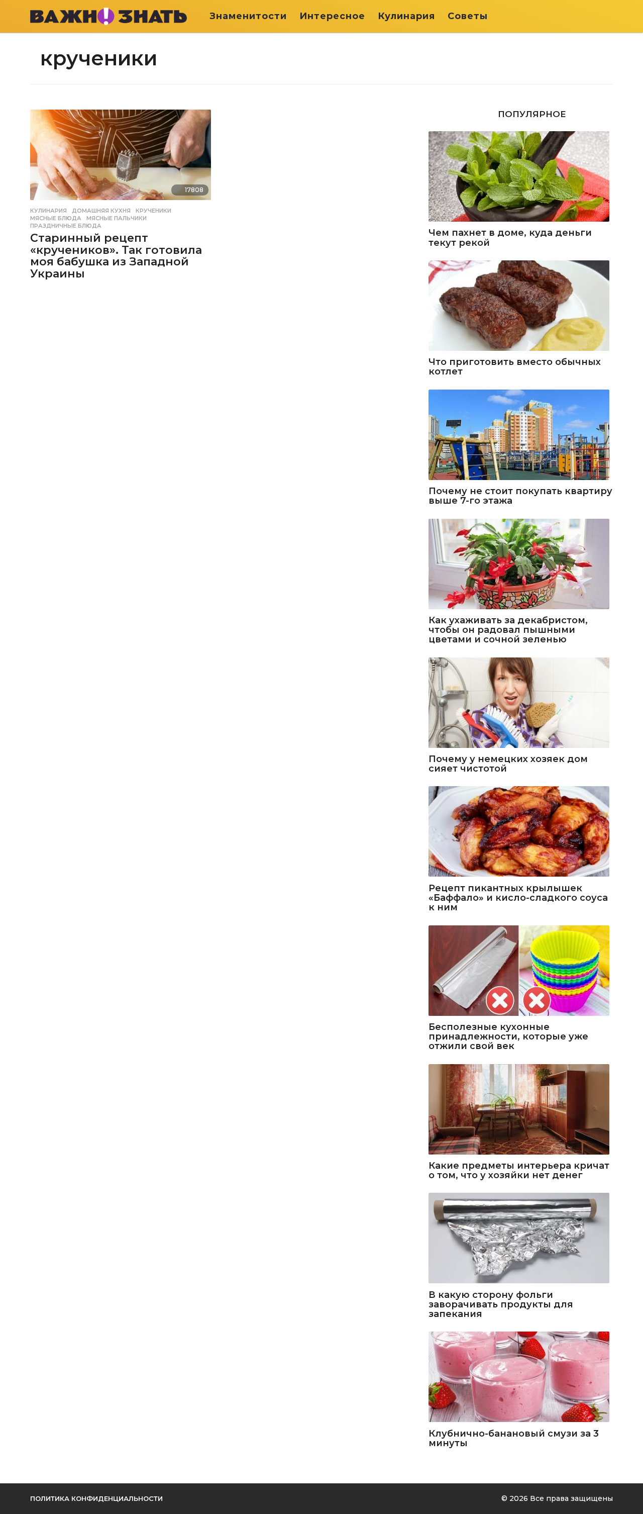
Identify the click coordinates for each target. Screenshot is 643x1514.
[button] (606, 16)
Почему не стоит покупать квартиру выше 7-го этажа (520, 496)
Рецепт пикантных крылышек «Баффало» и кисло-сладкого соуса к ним (518, 898)
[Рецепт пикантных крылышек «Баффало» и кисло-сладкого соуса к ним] (520, 832)
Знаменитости (248, 16)
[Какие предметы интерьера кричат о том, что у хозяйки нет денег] (520, 1110)
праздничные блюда (65, 226)
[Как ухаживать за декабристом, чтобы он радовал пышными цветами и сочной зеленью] (520, 565)
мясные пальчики (116, 218)
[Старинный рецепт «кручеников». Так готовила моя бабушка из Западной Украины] (122, 156)
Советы (468, 16)
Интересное (332, 16)
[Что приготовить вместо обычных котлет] (520, 306)
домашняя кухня (101, 211)
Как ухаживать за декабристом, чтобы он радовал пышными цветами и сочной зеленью (508, 630)
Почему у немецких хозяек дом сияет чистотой (508, 764)
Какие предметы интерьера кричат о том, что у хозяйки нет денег (518, 1171)
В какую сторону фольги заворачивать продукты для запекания (500, 1304)
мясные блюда (55, 218)
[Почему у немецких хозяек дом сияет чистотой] (520, 703)
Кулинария (406, 16)
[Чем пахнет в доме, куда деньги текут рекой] (520, 177)
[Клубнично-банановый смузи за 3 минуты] (520, 1378)
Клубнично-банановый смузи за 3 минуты (513, 1439)
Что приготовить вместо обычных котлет (514, 367)
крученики (153, 211)
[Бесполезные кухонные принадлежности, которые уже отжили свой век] (520, 971)
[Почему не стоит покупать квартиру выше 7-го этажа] (520, 436)
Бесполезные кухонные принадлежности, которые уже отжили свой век (508, 1037)
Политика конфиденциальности (96, 1498)
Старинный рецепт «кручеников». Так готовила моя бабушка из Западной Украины (116, 255)
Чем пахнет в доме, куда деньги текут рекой (510, 238)
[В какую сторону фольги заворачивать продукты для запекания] (520, 1239)
